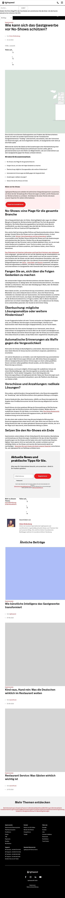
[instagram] (30, 877)
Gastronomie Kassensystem (12, 827)
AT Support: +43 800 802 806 (12, 856)
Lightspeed (12, 614)
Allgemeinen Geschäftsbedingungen (23, 486)
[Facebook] (13, 53)
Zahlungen (46, 811)
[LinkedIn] (13, 65)
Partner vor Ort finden (29, 827)
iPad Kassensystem (10, 830)
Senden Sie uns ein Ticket (12, 859)
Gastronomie (9, 23)
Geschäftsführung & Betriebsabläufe (10, 503)
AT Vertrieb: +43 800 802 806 (12, 854)
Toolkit (25, 834)
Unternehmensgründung (56, 809)
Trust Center (45, 841)
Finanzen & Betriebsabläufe (30, 808)
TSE (6, 836)
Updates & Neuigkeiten (23, 811)
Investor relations (47, 834)
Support (7, 847)
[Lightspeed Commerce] (7, 2)
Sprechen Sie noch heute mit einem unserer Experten (33, 446)
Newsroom (45, 836)
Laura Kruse (12, 700)
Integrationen (27, 832)
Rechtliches (8, 843)
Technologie (45, 809)
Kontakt (44, 827)
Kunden (7, 841)
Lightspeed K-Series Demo (31, 849)
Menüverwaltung (26, 809)
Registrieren (42, 476)
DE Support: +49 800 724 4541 (13, 852)
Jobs (43, 832)
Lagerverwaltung (15, 809)
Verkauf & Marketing (36, 811)
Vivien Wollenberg (14, 36)
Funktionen (8, 832)
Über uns (44, 825)
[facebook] (25, 877)
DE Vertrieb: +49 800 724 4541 (13, 849)
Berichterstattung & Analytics (12, 808)
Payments (7, 839)
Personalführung (36, 809)
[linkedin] (35, 877)
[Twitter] (13, 59)
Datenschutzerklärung (37, 487)
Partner (26, 825)
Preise (6, 834)
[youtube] (40, 877)
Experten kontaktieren (16, 204)
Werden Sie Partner (29, 830)
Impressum (32, 885)
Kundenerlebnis (5, 809)
